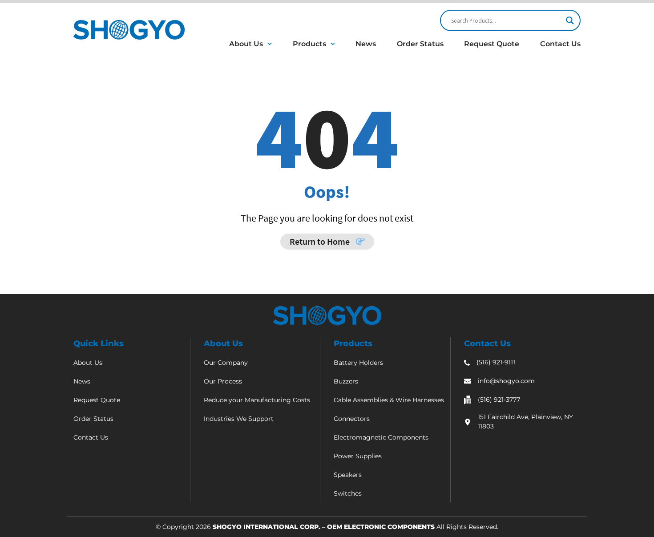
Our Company (226, 363)
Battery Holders (358, 363)
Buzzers (346, 381)
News (365, 44)
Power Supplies (358, 456)
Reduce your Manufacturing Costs (257, 400)
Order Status (420, 44)
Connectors (352, 419)
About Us (246, 44)
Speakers (348, 475)
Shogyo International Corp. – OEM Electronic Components (324, 527)
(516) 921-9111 (495, 362)
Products (309, 44)
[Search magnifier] (570, 20)
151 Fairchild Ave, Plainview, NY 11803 (525, 421)
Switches (348, 493)
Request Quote (491, 44)
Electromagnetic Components (381, 437)
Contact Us (560, 44)
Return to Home (320, 241)
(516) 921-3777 (499, 400)
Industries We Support (239, 419)
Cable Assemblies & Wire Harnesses (389, 400)
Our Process (223, 381)
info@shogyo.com (506, 381)
